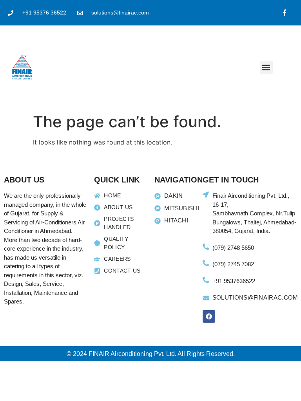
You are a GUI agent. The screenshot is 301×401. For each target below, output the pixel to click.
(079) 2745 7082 (233, 264)
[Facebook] (209, 316)
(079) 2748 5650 (233, 247)
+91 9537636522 (233, 281)
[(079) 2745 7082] (206, 263)
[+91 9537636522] (206, 280)
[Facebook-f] (284, 13)
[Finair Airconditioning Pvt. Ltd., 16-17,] (206, 194)
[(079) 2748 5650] (206, 247)
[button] (266, 67)
